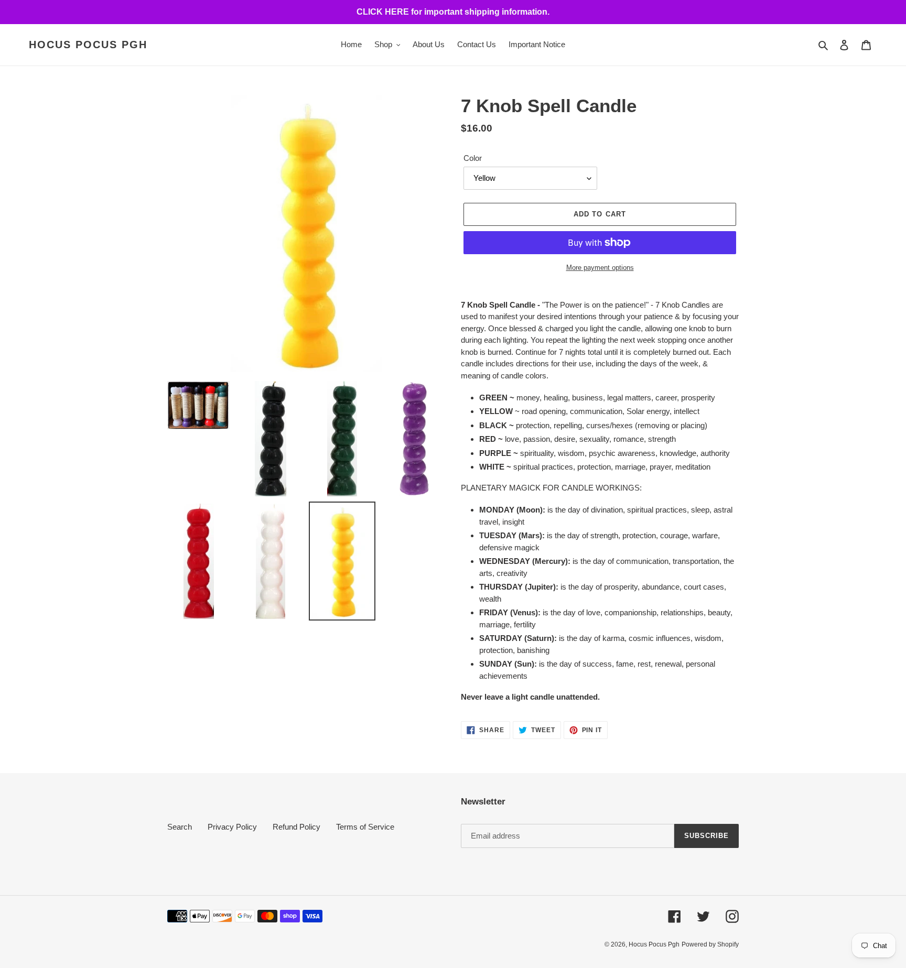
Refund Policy (296, 826)
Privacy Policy (232, 826)
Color (472, 158)
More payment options (600, 267)
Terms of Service (365, 826)
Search (179, 826)
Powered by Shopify (710, 944)
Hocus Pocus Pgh (88, 44)
